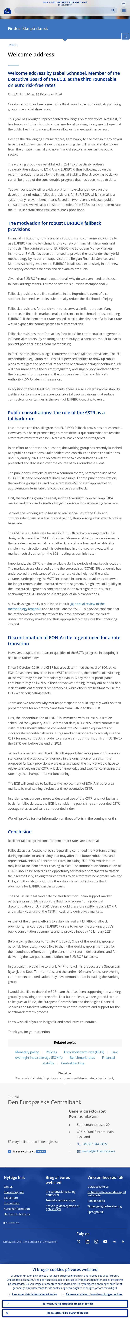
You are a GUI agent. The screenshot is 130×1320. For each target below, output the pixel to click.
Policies (51, 1052)
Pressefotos (12, 1203)
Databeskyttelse (98, 1186)
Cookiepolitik (96, 1201)
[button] (123, 3)
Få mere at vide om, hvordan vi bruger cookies (94, 1294)
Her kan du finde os (17, 1214)
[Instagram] (96, 1241)
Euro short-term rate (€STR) (84, 1052)
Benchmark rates (82, 1058)
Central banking (72, 1063)
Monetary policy (27, 1052)
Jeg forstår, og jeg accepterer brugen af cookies (67, 1304)
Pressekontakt (23, 1151)
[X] (78, 1241)
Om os (8, 1186)
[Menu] (123, 10)
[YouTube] (105, 1241)
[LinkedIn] (87, 1241)
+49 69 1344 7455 (94, 1144)
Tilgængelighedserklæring (105, 1206)
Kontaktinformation (17, 1209)
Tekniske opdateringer (60, 1200)
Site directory (12, 1223)
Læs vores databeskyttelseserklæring (34, 1294)
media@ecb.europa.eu (98, 1151)
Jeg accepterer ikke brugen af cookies (67, 1313)
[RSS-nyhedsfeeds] (123, 1241)
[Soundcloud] (114, 1241)
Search (113, 10)
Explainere (11, 1197)
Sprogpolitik (96, 1212)
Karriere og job (14, 1192)
